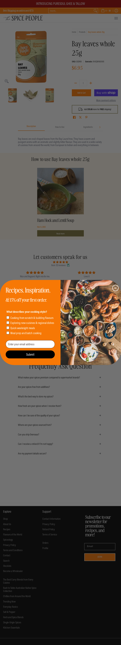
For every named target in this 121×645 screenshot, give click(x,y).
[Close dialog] (115, 288)
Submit (30, 354)
